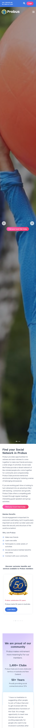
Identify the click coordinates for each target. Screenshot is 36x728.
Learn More (11, 612)
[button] (4, 223)
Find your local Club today (17, 229)
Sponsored (9, 600)
